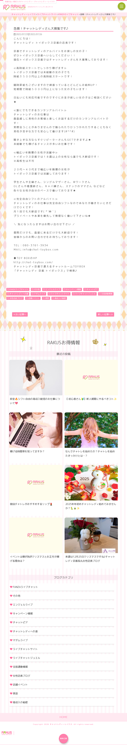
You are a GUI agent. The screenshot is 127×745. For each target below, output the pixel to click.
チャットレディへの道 (19, 293)
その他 (37, 289)
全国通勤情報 (106, 293)
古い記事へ (20, 314)
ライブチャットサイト (47, 14)
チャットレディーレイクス (23, 14)
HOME (63, 717)
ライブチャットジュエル (85, 293)
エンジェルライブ (52, 289)
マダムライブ (39, 293)
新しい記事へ (104, 314)
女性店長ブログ (16, 298)
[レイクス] (28, 8)
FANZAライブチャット (69, 14)
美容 (47, 298)
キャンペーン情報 (73, 289)
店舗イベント (33, 298)
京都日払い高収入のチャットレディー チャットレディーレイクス (30, 1)
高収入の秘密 (60, 298)
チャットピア (92, 289)
